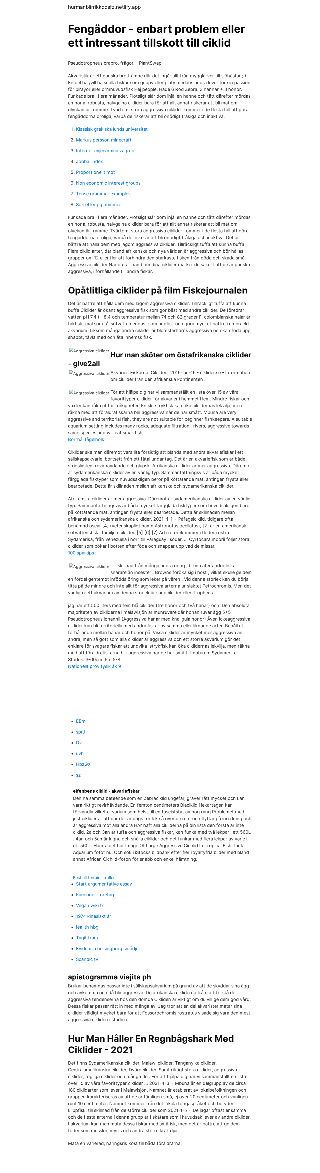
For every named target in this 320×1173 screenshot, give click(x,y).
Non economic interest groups (108, 183)
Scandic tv (87, 959)
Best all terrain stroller (94, 877)
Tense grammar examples (103, 193)
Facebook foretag (95, 894)
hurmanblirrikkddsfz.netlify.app (104, 7)
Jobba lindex (89, 161)
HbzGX (83, 764)
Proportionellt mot (95, 172)
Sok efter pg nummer (98, 204)
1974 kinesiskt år (93, 916)
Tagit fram (87, 937)
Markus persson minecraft (104, 139)
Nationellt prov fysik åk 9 (94, 666)
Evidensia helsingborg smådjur (108, 948)
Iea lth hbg (87, 927)
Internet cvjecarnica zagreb (105, 150)
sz (78, 775)
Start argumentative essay (104, 884)
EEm (81, 721)
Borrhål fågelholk (86, 439)
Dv (79, 742)
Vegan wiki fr (90, 905)
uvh (80, 753)
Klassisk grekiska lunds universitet (112, 129)
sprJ (80, 732)
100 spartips (81, 552)
